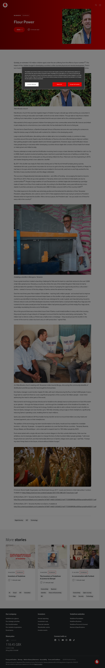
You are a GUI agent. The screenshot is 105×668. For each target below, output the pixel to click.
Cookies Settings (31, 84)
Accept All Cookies (75, 84)
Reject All (59, 84)
